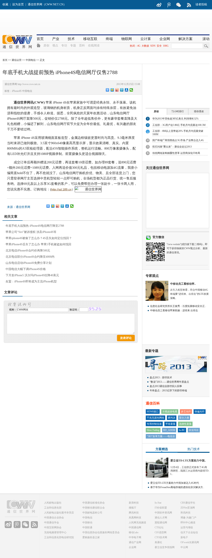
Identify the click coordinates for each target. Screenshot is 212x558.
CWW (39, 102)
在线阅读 (94, 45)
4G (138, 45)
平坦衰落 (170, 423)
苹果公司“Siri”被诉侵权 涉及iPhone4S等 (31, 232)
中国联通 (87, 527)
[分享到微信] (131, 90)
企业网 (164, 39)
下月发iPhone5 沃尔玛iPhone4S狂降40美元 (32, 275)
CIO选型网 (160, 532)
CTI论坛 (159, 527)
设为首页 (18, 4)
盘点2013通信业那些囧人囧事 (166, 386)
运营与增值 (187, 527)
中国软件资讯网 (163, 512)
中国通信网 (135, 527)
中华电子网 (135, 537)
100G (166, 45)
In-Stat (158, 502)
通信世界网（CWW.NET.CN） (47, 4)
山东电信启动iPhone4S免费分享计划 (29, 262)
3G (49, 183)
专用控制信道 (154, 423)
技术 (71, 39)
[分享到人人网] (126, 90)
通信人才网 (161, 517)
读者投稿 (201, 4)
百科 (82, 45)
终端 (109, 39)
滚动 (206, 39)
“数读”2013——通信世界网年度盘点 (169, 381)
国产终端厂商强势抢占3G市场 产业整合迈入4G (178, 140)
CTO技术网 (161, 537)
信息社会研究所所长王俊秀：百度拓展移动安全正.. (178, 306)
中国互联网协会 (52, 527)
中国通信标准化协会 (93, 502)
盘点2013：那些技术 (161, 377)
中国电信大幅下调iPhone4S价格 (26, 269)
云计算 (145, 39)
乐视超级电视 (169, 411)
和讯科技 (185, 512)
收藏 (5, 4)
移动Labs (134, 532)
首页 (40, 39)
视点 (55, 45)
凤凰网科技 (135, 517)
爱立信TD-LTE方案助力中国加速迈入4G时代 (174, 482)
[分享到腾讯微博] (122, 90)
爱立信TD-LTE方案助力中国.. (188, 460)
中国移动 (87, 522)
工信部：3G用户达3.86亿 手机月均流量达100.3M (179, 125)
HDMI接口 (153, 411)
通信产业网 (135, 542)
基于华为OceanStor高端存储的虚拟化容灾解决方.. (177, 487)
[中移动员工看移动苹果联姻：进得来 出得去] (157, 299)
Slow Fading (153, 430)
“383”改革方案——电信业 (161, 436)
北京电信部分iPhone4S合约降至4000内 (30, 256)
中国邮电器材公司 (92, 512)
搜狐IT (132, 507)
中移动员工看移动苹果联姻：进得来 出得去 (174, 310)
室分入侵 (184, 417)
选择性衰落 (185, 423)
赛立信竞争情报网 (165, 547)
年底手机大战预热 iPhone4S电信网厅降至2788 (35, 225)
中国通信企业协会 (54, 517)
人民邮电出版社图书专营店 (59, 512)
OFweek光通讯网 (190, 542)
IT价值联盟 (161, 507)
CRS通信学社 (188, 502)
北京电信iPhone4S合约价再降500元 (28, 250)
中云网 (184, 547)
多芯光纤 (186, 411)
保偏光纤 (200, 411)
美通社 (158, 542)
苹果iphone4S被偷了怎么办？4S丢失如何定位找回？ (39, 238)
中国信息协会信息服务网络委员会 (101, 532)
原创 (46, 45)
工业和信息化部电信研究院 (59, 537)
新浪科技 (134, 502)
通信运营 (17, 60)
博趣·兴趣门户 (188, 517)
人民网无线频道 (137, 522)
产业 (55, 39)
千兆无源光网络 (155, 417)
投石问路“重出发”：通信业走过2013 (172, 146)
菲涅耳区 (194, 430)
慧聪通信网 (161, 522)
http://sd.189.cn (61, 189)
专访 (64, 45)
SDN (152, 45)
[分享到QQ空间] (112, 90)
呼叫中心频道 (188, 522)
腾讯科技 (134, 512)
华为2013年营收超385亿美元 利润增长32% (175, 118)
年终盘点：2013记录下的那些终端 (168, 390)
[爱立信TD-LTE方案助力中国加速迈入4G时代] (157, 476)
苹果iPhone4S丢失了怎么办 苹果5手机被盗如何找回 (38, 244)
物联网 (126, 39)
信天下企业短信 (189, 532)
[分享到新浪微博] (117, 90)
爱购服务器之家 (91, 537)
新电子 (184, 537)
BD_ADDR (169, 430)
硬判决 (171, 417)
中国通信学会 (51, 522)
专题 (73, 45)
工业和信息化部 (52, 507)
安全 (159, 45)
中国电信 (31, 60)
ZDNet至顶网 (188, 507)
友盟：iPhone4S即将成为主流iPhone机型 (31, 281)
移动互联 (90, 39)
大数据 (145, 45)
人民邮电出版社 (52, 502)
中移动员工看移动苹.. (183, 283)
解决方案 (185, 39)
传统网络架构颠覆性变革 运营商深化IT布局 (176, 153)
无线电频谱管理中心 (55, 532)
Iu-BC (182, 430)
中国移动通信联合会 (93, 507)
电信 (119, 113)
